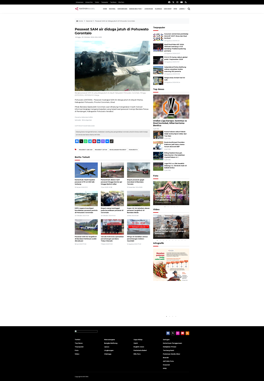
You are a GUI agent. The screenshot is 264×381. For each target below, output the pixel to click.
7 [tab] (176, 240)
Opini (175, 9)
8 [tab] (179, 240)
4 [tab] (174, 207)
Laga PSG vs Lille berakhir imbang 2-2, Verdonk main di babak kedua (175, 166)
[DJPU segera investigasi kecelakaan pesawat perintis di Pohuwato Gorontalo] (86, 198)
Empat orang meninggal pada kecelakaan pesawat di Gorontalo (112, 210)
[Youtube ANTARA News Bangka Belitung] (181, 2)
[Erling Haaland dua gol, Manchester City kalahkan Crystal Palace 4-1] (158, 156)
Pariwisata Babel (140, 350)
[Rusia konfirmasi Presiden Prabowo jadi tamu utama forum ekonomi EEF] (158, 145)
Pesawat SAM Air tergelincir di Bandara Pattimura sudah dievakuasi (86, 239)
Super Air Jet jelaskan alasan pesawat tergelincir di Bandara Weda (138, 210)
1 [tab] (165, 207)
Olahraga (158, 9)
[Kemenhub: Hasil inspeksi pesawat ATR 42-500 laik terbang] (86, 170)
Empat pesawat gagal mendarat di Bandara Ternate (135, 182)
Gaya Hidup (167, 9)
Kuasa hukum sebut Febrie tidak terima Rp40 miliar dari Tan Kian (175, 134)
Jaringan (166, 340)
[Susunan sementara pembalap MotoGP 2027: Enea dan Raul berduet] (158, 37)
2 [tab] (168, 207)
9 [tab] (182, 240)
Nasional (112, 9)
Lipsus (106, 347)
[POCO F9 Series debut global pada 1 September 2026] (158, 60)
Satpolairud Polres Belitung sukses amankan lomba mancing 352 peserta (175, 69)
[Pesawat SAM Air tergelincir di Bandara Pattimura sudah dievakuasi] (86, 227)
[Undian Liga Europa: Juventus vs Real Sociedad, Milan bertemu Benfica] (171, 106)
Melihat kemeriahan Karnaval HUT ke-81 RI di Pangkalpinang (170, 197)
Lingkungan (148, 9)
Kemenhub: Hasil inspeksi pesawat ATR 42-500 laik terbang (85, 182)
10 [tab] (185, 240)
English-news (139, 347)
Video (156, 209)
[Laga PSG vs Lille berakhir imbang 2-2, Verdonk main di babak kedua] (158, 166)
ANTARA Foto (168, 361)
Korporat (166, 365)
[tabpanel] (171, 193)
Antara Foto (89, 2)
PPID (165, 368)
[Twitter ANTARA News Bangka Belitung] (173, 2)
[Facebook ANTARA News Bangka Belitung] (169, 2)
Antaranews (79, 2)
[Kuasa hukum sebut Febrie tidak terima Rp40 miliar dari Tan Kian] (158, 135)
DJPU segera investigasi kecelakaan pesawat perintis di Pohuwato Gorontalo (86, 210)
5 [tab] (177, 207)
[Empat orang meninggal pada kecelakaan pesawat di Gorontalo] (112, 198)
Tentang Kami (168, 350)
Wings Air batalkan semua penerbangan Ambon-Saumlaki (137, 239)
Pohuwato (133, 149)
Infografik (158, 243)
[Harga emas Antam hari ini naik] (158, 81)
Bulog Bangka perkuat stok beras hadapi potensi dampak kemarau (170, 231)
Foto (155, 176)
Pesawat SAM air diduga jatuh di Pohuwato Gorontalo (115, 21)
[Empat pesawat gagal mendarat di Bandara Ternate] (138, 170)
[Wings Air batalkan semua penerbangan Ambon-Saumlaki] (138, 227)
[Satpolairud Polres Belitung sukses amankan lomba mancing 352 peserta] (158, 70)
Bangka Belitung (135, 9)
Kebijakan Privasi (169, 347)
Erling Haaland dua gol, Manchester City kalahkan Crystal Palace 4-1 (174, 155)
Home (105, 9)
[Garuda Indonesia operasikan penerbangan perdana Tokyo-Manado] (112, 227)
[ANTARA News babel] (85, 9)
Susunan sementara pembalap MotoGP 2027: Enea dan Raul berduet (176, 36)
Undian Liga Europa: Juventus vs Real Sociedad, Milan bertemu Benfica (170, 123)
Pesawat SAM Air (85, 149)
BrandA (166, 358)
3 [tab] (171, 207)
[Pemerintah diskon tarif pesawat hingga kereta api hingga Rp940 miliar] (112, 170)
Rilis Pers (121, 2)
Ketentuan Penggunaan (172, 343)
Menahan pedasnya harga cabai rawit (168, 308)
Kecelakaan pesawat (118, 149)
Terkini (97, 2)
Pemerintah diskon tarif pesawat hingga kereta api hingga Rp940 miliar (111, 182)
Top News (113, 2)
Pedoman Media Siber (171, 354)
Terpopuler (104, 2)
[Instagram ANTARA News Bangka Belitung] (177, 2)
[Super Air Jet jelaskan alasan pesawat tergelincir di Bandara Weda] (138, 198)
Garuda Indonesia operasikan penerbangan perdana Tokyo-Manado (112, 239)
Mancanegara (122, 9)
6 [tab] (173, 240)
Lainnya (182, 9)
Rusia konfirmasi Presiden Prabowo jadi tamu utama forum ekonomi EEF (174, 144)
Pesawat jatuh (101, 149)
